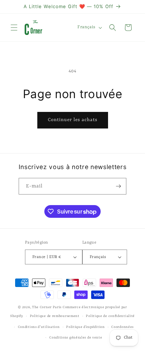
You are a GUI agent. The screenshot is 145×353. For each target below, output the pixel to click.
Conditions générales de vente (75, 338)
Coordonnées (122, 327)
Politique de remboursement (55, 316)
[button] (14, 27)
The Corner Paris (47, 307)
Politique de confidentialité (110, 316)
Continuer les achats (72, 119)
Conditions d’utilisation (39, 327)
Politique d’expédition (85, 327)
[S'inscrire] (118, 186)
